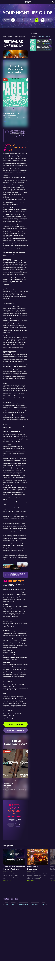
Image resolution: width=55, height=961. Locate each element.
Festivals (34, 36)
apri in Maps (24, 623)
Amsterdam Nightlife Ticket (16, 133)
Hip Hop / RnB (41, 36)
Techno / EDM (49, 36)
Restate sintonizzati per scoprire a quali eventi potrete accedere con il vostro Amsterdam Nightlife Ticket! (15, 503)
